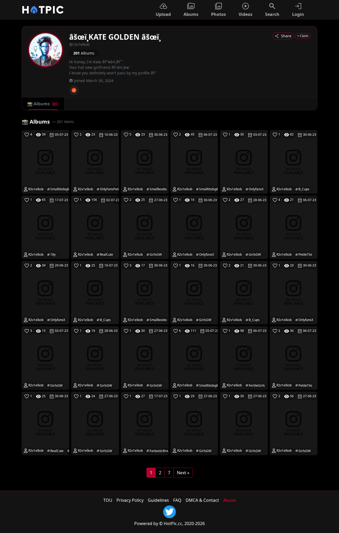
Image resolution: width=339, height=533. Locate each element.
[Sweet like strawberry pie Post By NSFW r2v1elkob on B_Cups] (243, 292)
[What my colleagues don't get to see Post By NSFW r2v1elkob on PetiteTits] (293, 357)
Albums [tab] (42, 104)
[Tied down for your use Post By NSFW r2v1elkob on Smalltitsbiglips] (194, 161)
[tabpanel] (169, 297)
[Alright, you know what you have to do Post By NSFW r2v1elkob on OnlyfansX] (293, 292)
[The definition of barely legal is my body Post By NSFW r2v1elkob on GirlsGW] (293, 423)
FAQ (177, 500)
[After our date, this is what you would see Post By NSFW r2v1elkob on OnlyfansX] (243, 161)
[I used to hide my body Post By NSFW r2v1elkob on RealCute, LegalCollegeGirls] (45, 423)
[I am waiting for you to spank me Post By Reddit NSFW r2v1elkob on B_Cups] (95, 292)
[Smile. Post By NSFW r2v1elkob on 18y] (45, 227)
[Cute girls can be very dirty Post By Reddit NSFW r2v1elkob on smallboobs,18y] (144, 161)
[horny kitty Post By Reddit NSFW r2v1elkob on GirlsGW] (243, 423)
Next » (183, 473)
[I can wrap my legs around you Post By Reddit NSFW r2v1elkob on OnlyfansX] (45, 292)
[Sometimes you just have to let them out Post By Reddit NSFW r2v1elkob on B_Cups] (293, 161)
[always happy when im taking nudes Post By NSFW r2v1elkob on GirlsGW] (144, 227)
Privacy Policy (130, 500)
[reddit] (74, 90)
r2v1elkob (35, 189)
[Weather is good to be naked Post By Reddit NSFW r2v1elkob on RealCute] (95, 227)
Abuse (229, 500)
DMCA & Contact (202, 500)
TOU (107, 500)
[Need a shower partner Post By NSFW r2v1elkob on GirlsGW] (45, 357)
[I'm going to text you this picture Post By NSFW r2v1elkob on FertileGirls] (243, 357)
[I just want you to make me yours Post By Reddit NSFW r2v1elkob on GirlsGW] (243, 227)
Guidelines (158, 500)
